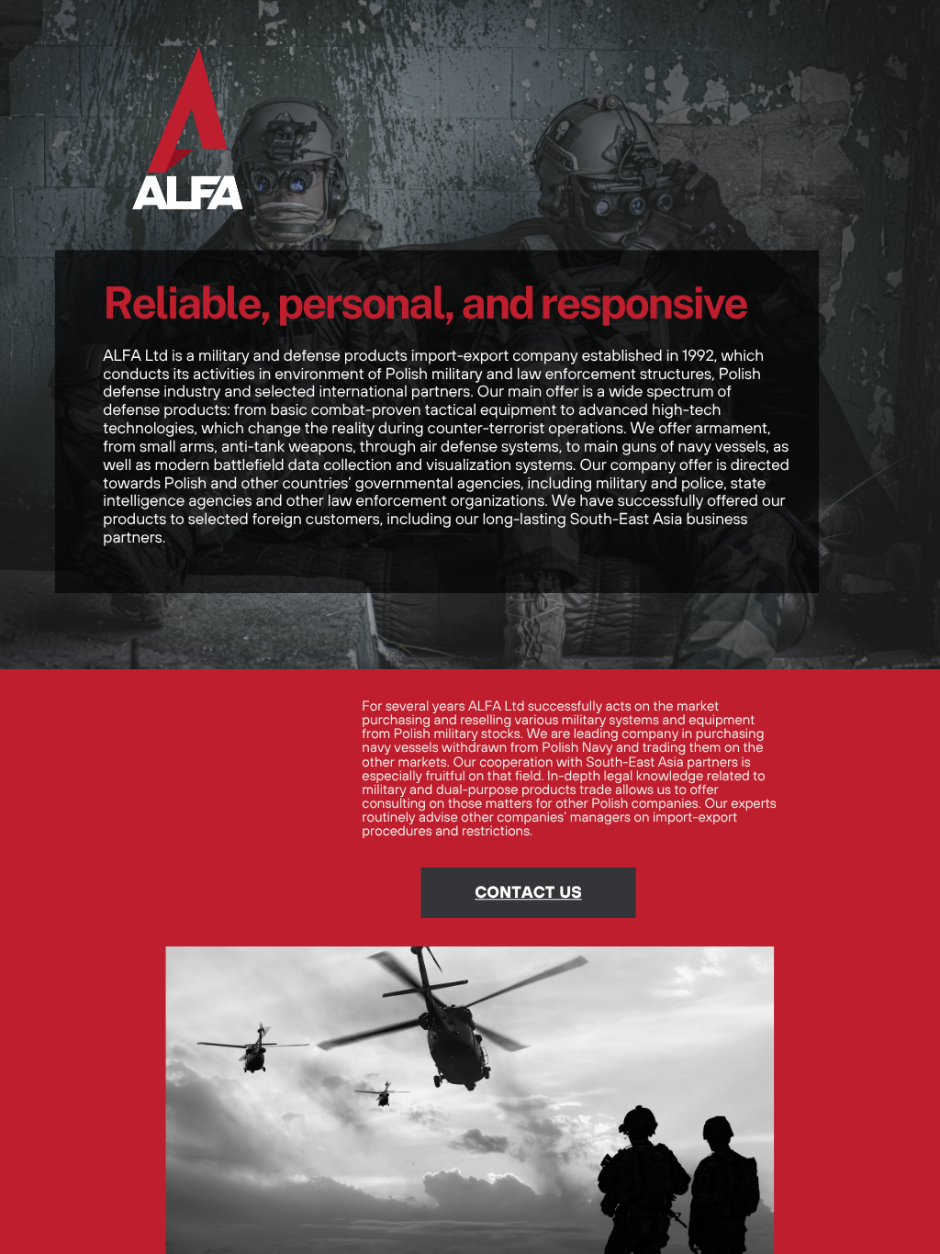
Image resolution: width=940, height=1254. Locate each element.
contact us (528, 891)
